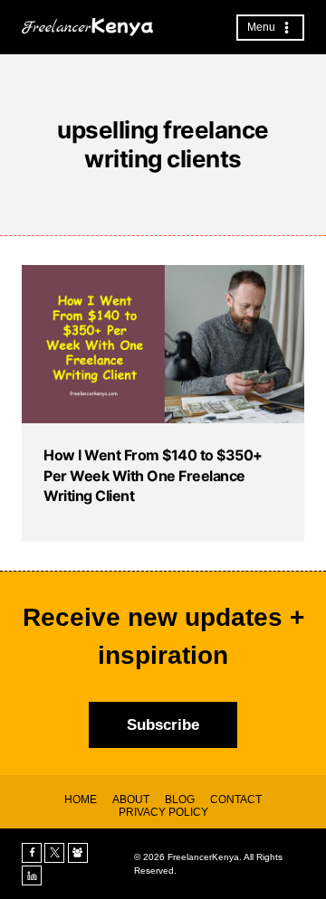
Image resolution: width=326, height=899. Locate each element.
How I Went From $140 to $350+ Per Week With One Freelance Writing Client (153, 475)
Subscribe (163, 724)
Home (80, 799)
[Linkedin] (32, 875)
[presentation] (163, 344)
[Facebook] (32, 853)
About (130, 799)
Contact (236, 799)
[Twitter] (54, 853)
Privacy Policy (163, 812)
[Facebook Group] (78, 853)
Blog (180, 799)
